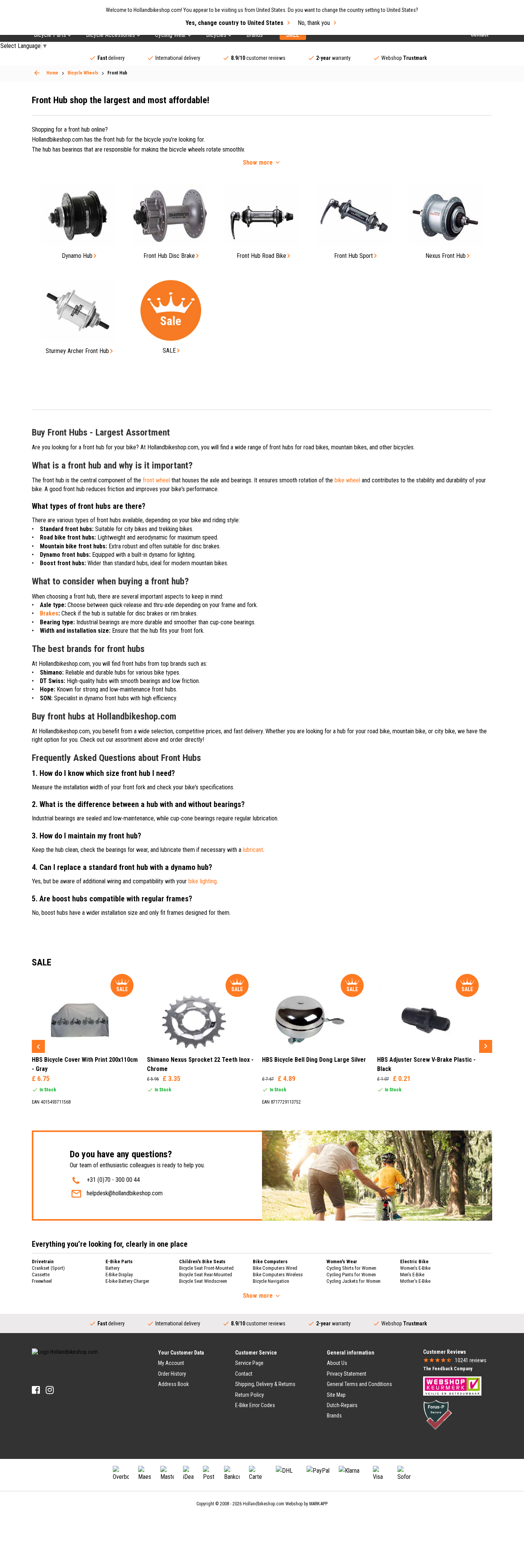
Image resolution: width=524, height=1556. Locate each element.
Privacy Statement (346, 1374)
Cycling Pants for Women (351, 1274)
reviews (470, 1360)
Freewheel (42, 1281)
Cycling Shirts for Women (351, 1268)
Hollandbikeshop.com (263, 1503)
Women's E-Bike (415, 1268)
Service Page (249, 1363)
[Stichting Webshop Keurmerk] (452, 1386)
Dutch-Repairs (342, 1405)
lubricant (253, 849)
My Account (171, 1363)
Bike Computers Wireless (278, 1274)
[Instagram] (50, 1390)
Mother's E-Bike (415, 1281)
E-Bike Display (119, 1274)
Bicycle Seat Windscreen (203, 1281)
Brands (334, 1415)
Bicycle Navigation (271, 1281)
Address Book (173, 1384)
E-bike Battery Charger (127, 1281)
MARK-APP (318, 1503)
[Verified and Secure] (437, 1414)
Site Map (336, 1395)
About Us (337, 1363)
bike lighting (202, 881)
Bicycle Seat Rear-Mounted (205, 1274)
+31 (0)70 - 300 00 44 (113, 1179)
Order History (172, 1374)
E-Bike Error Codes (255, 1405)
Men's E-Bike (412, 1274)
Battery (112, 1268)
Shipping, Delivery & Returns (265, 1384)
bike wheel (347, 480)
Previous (38, 1046)
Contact (243, 1374)
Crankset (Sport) (48, 1268)
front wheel (156, 480)
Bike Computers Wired (275, 1268)
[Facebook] (36, 1390)
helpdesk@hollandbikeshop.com (125, 1193)
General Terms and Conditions (359, 1384)
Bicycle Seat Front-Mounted (206, 1268)
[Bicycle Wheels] (37, 73)
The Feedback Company (447, 1368)
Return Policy (249, 1395)
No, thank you (314, 22)
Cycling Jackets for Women (353, 1281)
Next (485, 1046)
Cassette (40, 1274)
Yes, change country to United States (234, 22)
